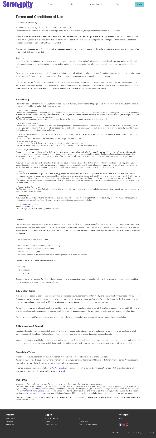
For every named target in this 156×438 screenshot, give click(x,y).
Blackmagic (11, 418)
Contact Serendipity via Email (27, 204)
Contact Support (51, 421)
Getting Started (95, 4)
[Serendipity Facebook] (120, 424)
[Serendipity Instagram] (127, 424)
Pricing (72, 4)
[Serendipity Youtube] (123, 424)
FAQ (80, 418)
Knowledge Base (51, 418)
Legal (152, 433)
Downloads (83, 421)
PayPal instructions (59, 368)
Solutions (51, 4)
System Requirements (88, 424)
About (121, 418)
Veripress (10, 424)
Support (119, 4)
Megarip (9, 421)
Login (139, 4)
